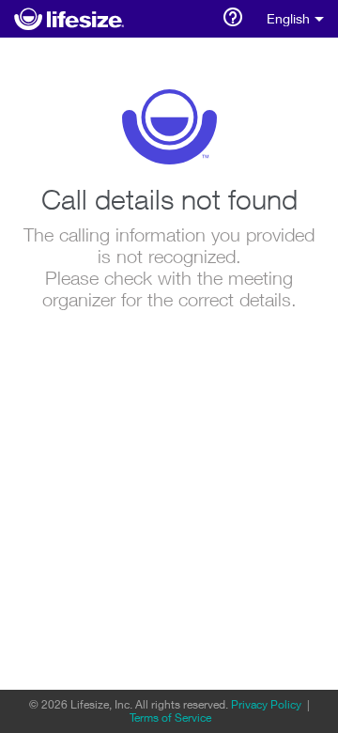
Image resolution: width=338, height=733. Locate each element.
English (288, 18)
